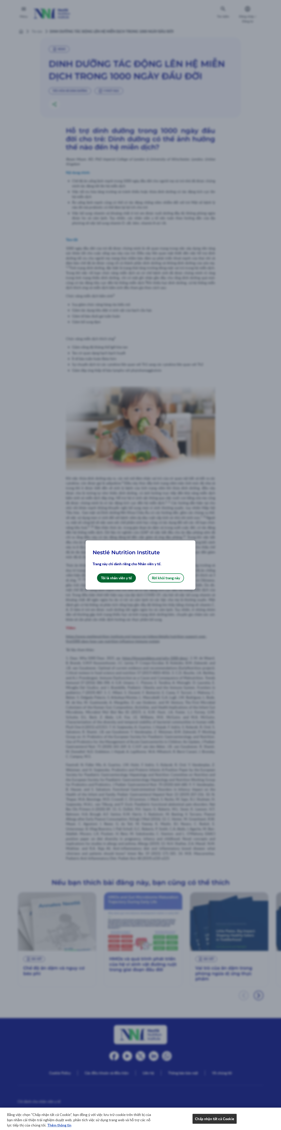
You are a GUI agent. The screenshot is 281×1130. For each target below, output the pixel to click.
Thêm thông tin (59, 1125)
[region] (140, 1119)
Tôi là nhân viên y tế (116, 577)
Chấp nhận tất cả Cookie (214, 1118)
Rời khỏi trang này (166, 577)
